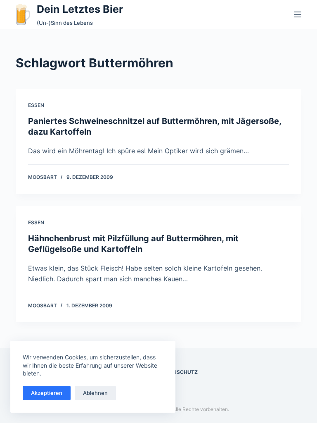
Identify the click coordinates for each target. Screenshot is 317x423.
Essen (36, 105)
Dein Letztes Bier (80, 9)
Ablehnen (95, 393)
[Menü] (297, 14)
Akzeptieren (46, 393)
